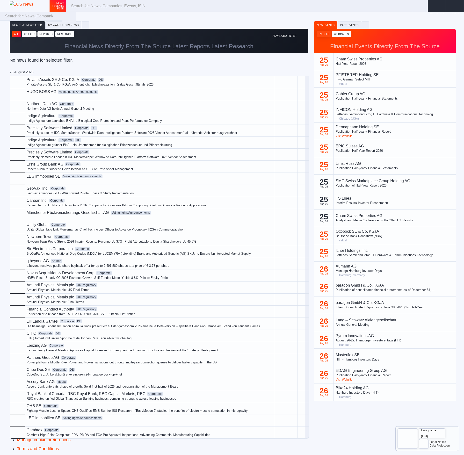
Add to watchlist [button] (264, 105)
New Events (325, 25)
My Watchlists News (63, 25)
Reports (45, 34)
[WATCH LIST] (437, 6)
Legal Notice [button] (437, 442)
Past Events (349, 25)
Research (64, 34)
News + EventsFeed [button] (57, 6)
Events (324, 34)
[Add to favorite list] (301, 130)
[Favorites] (85, 25)
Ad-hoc (29, 34)
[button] (455, 6)
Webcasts (341, 34)
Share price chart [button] (265, 121)
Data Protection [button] (439, 445)
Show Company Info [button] (267, 113)
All (16, 34)
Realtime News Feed (27, 25)
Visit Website (344, 136)
